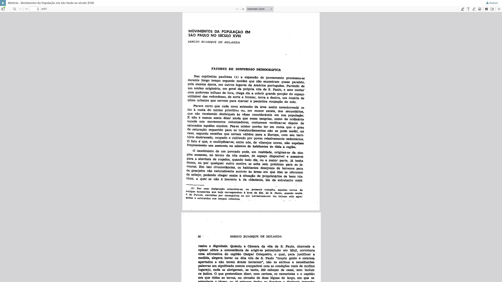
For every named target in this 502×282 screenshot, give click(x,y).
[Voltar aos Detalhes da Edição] (3, 3)
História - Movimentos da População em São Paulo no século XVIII (51, 3)
